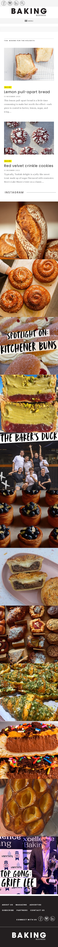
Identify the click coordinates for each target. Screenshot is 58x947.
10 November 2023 (12, 97)
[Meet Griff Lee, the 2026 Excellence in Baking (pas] (29, 865)
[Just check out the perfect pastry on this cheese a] (29, 577)
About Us (7, 905)
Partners (22, 910)
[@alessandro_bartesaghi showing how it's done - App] (29, 808)
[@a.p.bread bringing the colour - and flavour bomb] (29, 403)
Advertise (35, 905)
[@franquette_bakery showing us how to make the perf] (29, 230)
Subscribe (8, 910)
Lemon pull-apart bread (27, 92)
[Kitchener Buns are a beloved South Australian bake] (29, 346)
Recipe (8, 87)
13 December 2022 (12, 170)
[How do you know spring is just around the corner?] (29, 519)
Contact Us (37, 910)
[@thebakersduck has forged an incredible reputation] (29, 461)
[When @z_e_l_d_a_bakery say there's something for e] (29, 634)
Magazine (21, 905)
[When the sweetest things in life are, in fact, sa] (29, 692)
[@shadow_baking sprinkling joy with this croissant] (29, 750)
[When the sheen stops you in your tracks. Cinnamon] (29, 288)
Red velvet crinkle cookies (29, 165)
